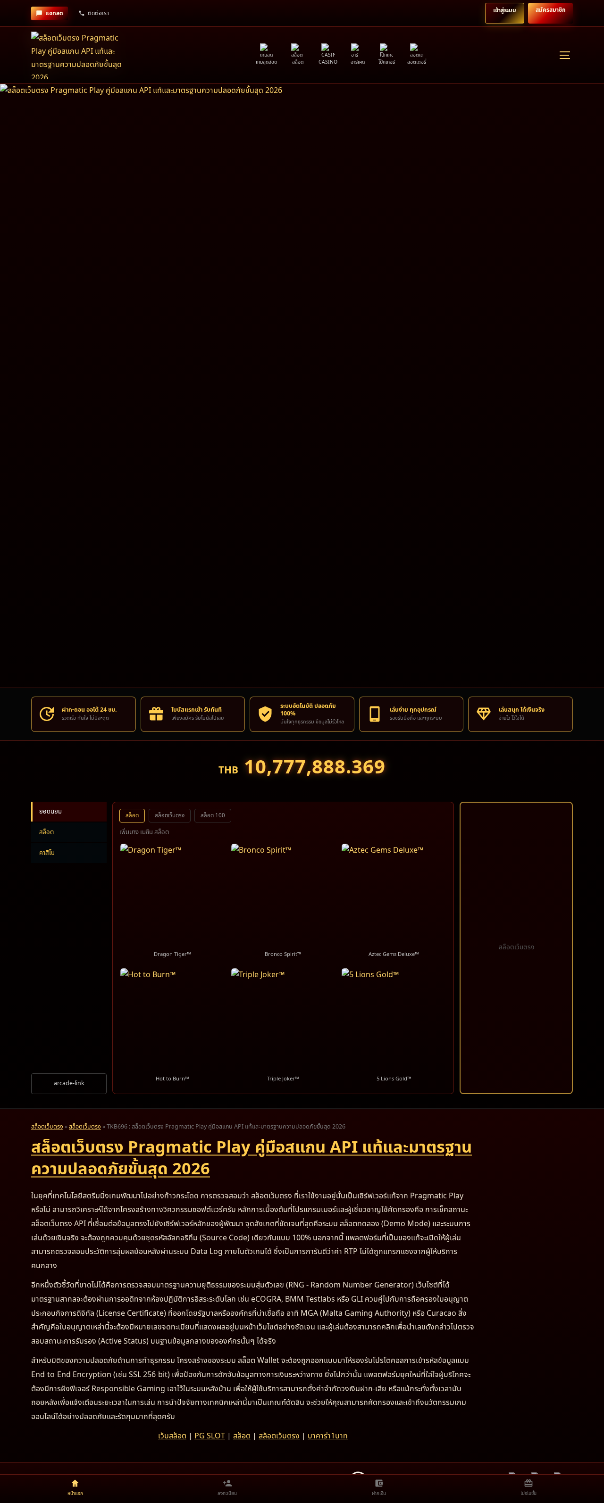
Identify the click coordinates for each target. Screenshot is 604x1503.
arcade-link (69, 1083)
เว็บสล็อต (172, 1436)
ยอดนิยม (50, 811)
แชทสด (54, 13)
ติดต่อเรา (98, 13)
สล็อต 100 (213, 816)
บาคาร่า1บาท (328, 1436)
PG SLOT (209, 1436)
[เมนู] (564, 55)
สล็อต (46, 832)
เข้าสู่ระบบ (504, 10)
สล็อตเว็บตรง (170, 816)
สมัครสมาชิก (550, 10)
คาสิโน (47, 853)
